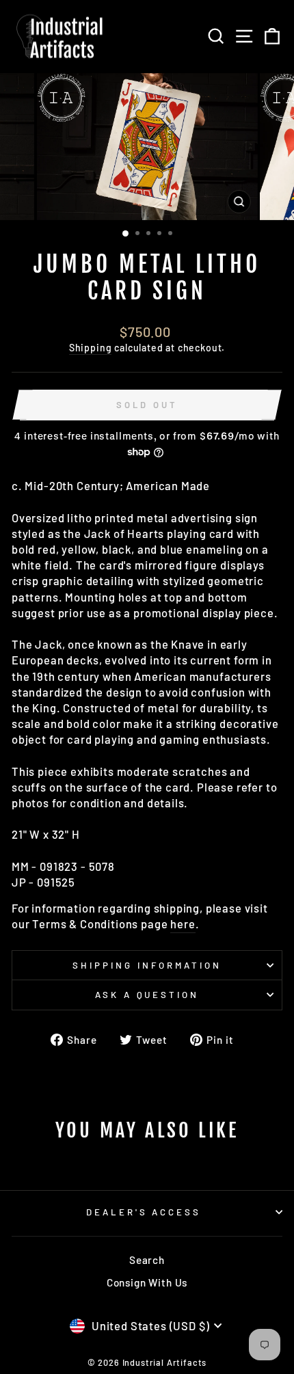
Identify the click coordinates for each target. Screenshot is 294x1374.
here (182, 923)
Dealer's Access (144, 1212)
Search (147, 1260)
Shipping (90, 347)
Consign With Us (147, 1282)
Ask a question (147, 994)
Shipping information (147, 965)
